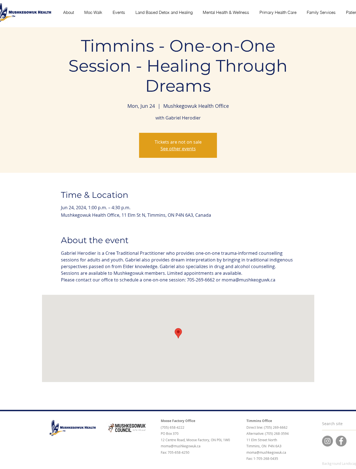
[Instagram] (327, 441)
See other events (178, 149)
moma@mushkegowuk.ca (181, 446)
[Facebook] (341, 441)
